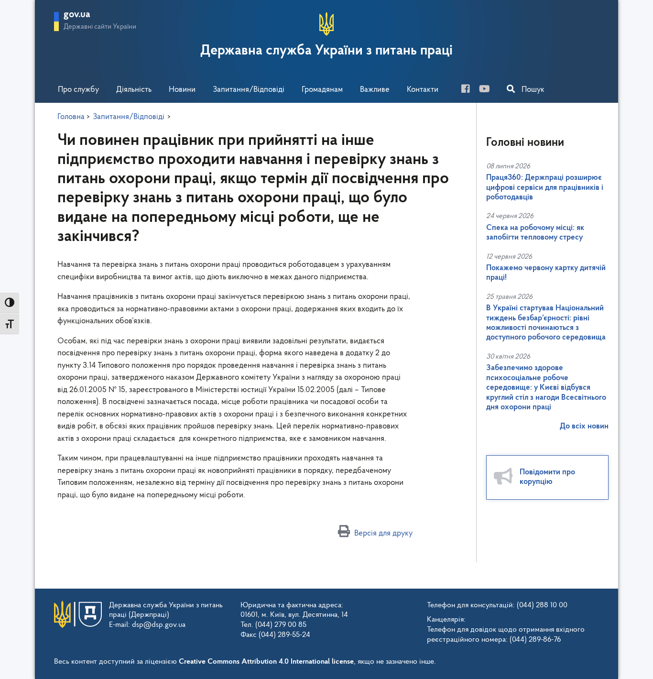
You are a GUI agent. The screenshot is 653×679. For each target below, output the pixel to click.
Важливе (375, 90)
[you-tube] (488, 90)
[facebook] (469, 90)
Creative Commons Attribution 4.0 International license (266, 662)
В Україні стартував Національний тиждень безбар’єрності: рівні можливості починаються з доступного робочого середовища (546, 322)
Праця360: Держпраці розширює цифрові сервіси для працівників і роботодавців (544, 187)
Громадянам (322, 90)
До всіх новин (584, 426)
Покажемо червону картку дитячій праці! (546, 273)
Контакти (422, 90)
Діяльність (134, 90)
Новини (182, 90)
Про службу (78, 90)
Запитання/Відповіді (248, 90)
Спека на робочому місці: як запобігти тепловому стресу (535, 232)
